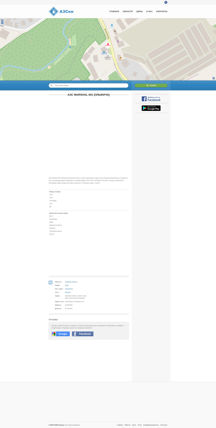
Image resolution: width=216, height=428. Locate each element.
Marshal (67, 292)
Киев (66, 285)
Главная (114, 11)
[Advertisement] (89, 116)
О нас (149, 11)
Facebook (85, 334)
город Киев (69, 289)
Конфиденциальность (151, 425)
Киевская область (71, 282)
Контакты (161, 11)
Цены (139, 11)
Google (62, 334)
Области (128, 11)
